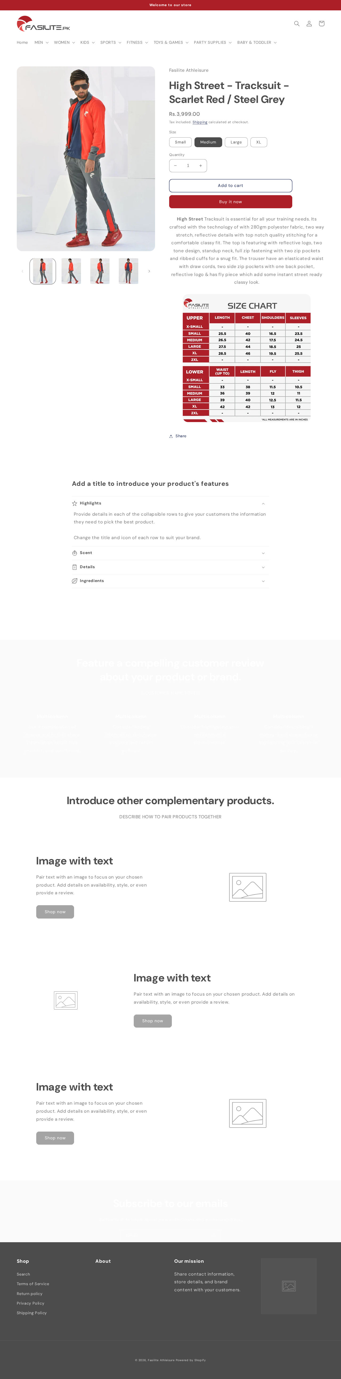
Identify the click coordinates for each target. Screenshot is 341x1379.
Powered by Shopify (191, 1360)
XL (258, 142)
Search (23, 1274)
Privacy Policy (30, 1303)
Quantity (177, 154)
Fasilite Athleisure (161, 1360)
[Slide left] (23, 271)
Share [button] (181, 436)
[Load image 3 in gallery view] (100, 271)
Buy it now (230, 202)
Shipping (200, 122)
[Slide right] (149, 271)
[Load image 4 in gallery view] (128, 271)
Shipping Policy (32, 1313)
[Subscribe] (214, 1235)
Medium (208, 142)
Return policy (30, 1293)
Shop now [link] (55, 912)
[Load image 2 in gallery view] (71, 271)
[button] (41, 42)
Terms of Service (33, 1283)
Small (180, 142)
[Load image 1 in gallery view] (43, 271)
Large (236, 142)
